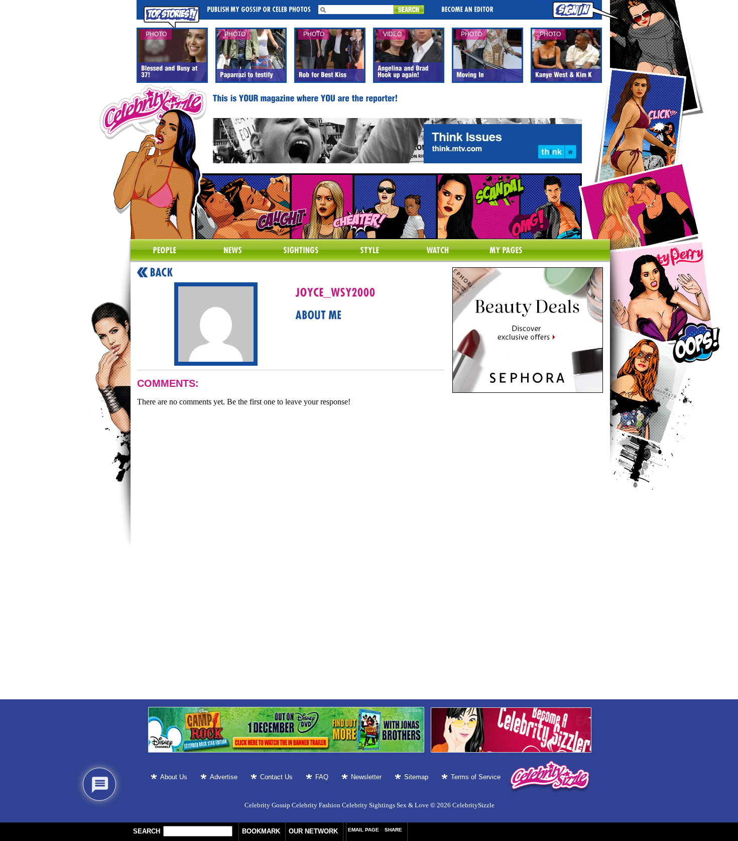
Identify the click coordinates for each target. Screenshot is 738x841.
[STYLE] (369, 250)
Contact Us (276, 777)
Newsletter (366, 777)
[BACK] (155, 272)
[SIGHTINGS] (301, 250)
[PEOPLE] (165, 250)
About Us (173, 777)
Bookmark (261, 831)
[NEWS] (233, 250)
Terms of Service (476, 777)
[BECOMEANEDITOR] (467, 9)
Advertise (223, 777)
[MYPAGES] (506, 250)
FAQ (321, 777)
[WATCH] (438, 250)
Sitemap (416, 777)
